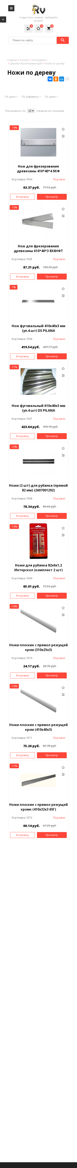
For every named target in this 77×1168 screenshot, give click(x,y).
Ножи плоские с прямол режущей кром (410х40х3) (38, 727)
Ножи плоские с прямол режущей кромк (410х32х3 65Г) (38, 807)
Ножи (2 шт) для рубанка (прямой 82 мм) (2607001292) (38, 487)
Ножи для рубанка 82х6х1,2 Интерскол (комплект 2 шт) (38, 567)
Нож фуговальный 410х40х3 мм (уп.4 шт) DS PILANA (38, 328)
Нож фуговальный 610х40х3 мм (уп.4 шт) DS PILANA (38, 408)
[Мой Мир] (61, 78)
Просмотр (52, 197)
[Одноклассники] (55, 78)
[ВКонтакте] (50, 78)
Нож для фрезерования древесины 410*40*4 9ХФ (38, 168)
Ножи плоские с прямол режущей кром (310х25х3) (38, 647)
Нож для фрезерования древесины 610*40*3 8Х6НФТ (38, 248)
